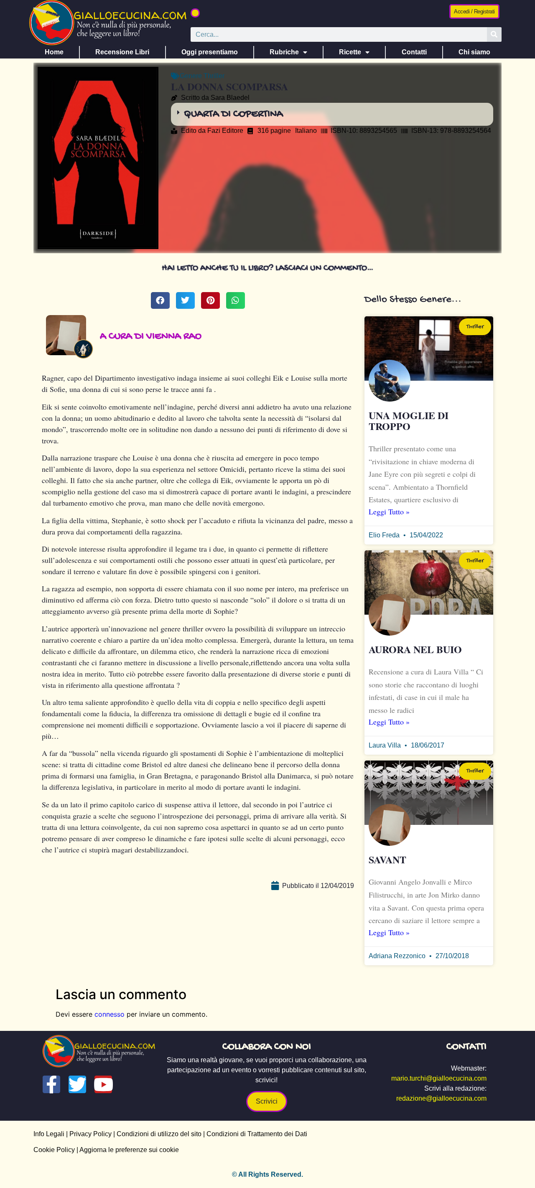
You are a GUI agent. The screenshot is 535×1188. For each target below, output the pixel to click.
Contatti (414, 52)
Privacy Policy (90, 1133)
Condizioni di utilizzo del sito (159, 1133)
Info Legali (48, 1133)
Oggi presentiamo (209, 52)
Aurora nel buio (415, 649)
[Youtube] (103, 1084)
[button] (195, 13)
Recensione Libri (122, 52)
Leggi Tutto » (389, 511)
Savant (387, 859)
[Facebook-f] (51, 1084)
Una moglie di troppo (408, 420)
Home (54, 52)
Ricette (350, 52)
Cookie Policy (54, 1149)
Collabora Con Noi (266, 1047)
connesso (109, 1014)
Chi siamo (474, 52)
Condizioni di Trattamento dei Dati (256, 1133)
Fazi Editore (225, 130)
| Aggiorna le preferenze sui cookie (127, 1149)
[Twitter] (77, 1084)
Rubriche (284, 52)
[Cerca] (494, 34)
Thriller (214, 75)
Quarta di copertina (233, 114)
